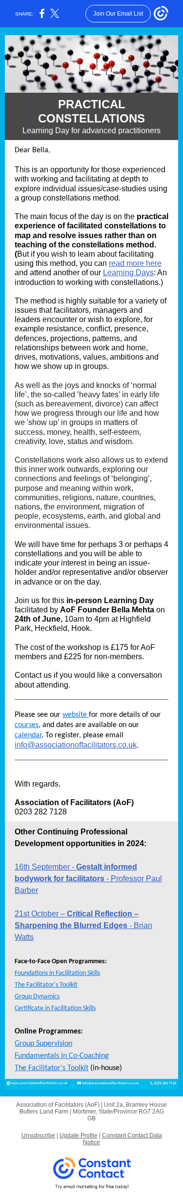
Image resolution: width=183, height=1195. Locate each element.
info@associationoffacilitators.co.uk (76, 745)
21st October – (41, 914)
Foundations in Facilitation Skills (57, 973)
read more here (135, 263)
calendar (28, 735)
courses (27, 725)
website (75, 715)
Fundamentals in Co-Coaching (62, 1056)
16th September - (45, 867)
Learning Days (128, 272)
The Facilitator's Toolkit (46, 985)
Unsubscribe (38, 1135)
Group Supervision (43, 1044)
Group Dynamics (37, 996)
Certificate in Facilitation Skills (55, 1008)
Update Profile (79, 1135)
